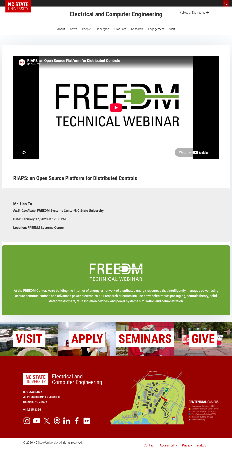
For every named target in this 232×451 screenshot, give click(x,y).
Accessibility (168, 445)
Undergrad (102, 29)
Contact (149, 445)
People (86, 29)
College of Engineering (192, 12)
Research (137, 29)
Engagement (156, 29)
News (73, 29)
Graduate (120, 29)
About (61, 29)
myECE (201, 445)
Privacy (187, 445)
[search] (226, 3)
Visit (172, 29)
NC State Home (19, 3)
